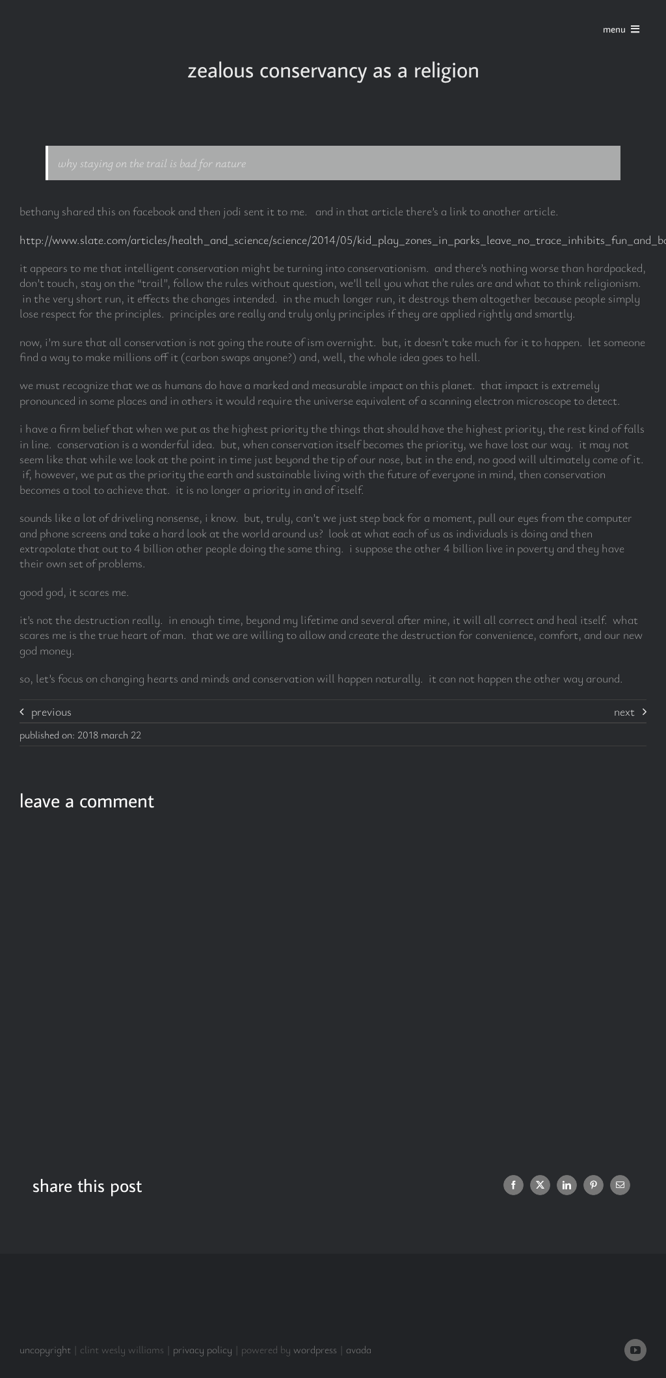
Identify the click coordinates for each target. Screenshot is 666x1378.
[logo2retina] (79, 12)
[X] (540, 1185)
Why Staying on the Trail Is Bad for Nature (152, 162)
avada (358, 1349)
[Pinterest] (593, 1185)
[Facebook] (513, 1185)
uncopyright (45, 1349)
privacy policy (202, 1349)
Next (624, 711)
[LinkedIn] (566, 1185)
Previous (51, 711)
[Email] (620, 1185)
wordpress (315, 1349)
